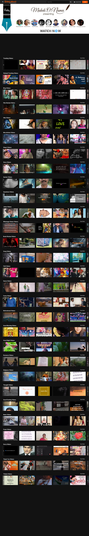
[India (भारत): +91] (33, 30)
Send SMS (51, 30)
